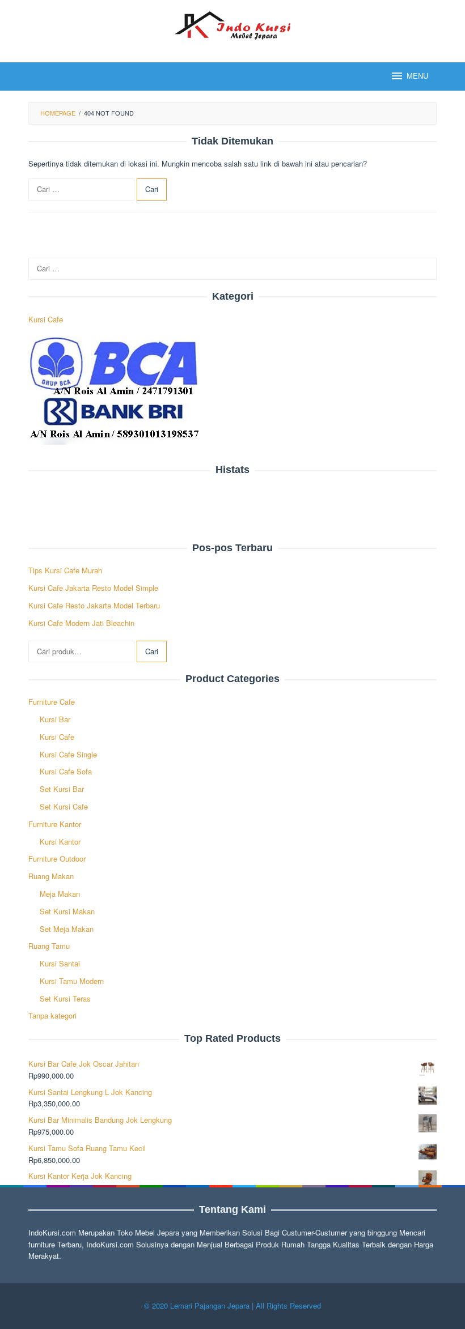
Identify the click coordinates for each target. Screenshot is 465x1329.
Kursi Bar (55, 719)
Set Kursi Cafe (64, 806)
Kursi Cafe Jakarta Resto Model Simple (93, 587)
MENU (417, 76)
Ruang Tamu (49, 945)
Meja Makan (60, 893)
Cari (151, 651)
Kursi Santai (60, 963)
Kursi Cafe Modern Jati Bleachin (81, 622)
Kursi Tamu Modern (72, 981)
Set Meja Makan (67, 928)
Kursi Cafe (45, 319)
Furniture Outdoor (57, 858)
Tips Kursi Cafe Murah (65, 570)
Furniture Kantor (54, 824)
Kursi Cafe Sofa (66, 771)
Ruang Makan (51, 876)
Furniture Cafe (51, 701)
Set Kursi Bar (62, 788)
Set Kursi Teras (65, 998)
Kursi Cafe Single (68, 754)
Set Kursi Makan (67, 911)
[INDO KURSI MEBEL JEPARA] (232, 24)
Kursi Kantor (60, 841)
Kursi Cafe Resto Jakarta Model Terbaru (94, 605)
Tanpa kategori (52, 1015)
